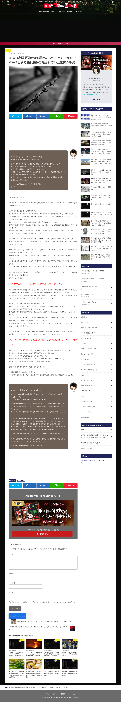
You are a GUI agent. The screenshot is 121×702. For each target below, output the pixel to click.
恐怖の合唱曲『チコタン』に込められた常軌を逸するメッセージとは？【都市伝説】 (101, 240)
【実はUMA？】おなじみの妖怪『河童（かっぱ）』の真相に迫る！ (100, 257)
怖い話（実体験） (88, 333)
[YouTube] (98, 99)
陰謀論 (84, 317)
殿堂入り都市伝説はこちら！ (60, 43)
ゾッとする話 (86, 338)
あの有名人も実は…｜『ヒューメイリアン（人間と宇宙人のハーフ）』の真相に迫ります (101, 231)
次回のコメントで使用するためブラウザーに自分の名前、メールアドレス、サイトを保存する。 (43, 602)
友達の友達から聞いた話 (59, 697)
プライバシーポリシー (51, 694)
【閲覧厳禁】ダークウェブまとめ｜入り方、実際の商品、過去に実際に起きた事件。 (101, 117)
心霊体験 (85, 343)
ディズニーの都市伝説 (89, 370)
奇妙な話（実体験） (88, 348)
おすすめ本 (86, 412)
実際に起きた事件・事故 (90, 327)
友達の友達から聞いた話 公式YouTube (92, 460)
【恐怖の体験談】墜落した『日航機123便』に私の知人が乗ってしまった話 (101, 214)
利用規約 (62, 694)
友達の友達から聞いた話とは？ (48, 11)
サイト (11, 592)
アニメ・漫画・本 (87, 380)
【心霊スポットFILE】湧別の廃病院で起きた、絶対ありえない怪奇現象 (101, 172)
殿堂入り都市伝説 (86, 448)
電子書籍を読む (42, 534)
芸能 (83, 375)
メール (12, 583)
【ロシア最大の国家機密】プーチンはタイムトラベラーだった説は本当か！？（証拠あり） (101, 223)
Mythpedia (84, 463)
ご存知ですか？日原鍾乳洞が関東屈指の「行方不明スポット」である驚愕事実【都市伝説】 (101, 142)
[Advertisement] (60, 27)
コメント (13, 554)
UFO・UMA (85, 391)
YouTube (62, 11)
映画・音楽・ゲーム (88, 385)
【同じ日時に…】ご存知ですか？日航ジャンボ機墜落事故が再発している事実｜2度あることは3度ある (96, 162)
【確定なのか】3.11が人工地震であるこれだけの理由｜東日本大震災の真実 (101, 248)
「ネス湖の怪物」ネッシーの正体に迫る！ (101, 188)
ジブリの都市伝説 (88, 364)
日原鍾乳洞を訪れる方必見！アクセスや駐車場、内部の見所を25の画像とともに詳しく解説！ (101, 180)
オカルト (85, 359)
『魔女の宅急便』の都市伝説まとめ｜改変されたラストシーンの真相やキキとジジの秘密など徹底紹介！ (96, 152)
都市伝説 (8, 50)
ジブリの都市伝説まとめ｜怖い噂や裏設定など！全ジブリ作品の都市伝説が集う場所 (94, 436)
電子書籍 (69, 11)
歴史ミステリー (87, 354)
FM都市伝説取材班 (88, 407)
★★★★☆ (21, 480)
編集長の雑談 (86, 417)
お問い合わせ (78, 11)
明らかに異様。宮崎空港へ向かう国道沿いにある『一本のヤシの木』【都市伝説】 (101, 134)
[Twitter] (94, 99)
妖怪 (83, 396)
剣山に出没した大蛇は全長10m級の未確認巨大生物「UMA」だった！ (101, 197)
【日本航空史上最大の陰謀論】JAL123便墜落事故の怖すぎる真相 (101, 124)
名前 (11, 573)
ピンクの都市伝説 (87, 401)
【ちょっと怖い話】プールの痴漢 (101, 204)
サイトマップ (71, 694)
